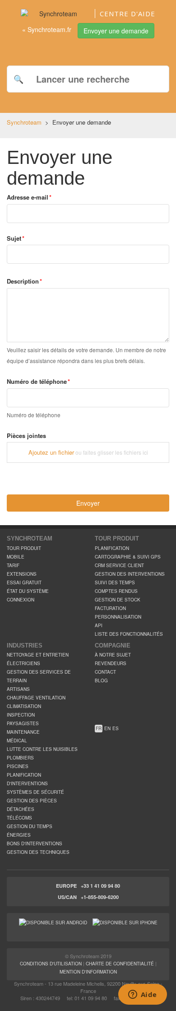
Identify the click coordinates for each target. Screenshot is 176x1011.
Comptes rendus (116, 591)
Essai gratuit (24, 582)
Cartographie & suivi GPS (128, 557)
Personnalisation (118, 617)
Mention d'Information (88, 972)
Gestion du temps (29, 826)
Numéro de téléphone (37, 381)
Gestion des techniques (38, 852)
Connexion (20, 599)
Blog (101, 680)
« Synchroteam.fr (46, 29)
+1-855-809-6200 (100, 897)
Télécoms (19, 818)
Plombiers (20, 758)
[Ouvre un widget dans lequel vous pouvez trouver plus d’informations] (142, 995)
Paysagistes (23, 723)
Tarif (13, 565)
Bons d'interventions (34, 843)
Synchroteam (24, 122)
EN (107, 728)
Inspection (21, 715)
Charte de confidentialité (120, 963)
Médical (17, 740)
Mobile (15, 557)
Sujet (14, 238)
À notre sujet (113, 655)
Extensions (22, 574)
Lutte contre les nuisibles (42, 749)
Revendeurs (110, 663)
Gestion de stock (117, 599)
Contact (105, 672)
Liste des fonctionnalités (129, 634)
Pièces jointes (26, 436)
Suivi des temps (115, 582)
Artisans (18, 689)
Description (23, 281)
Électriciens (23, 663)
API (98, 625)
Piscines (17, 766)
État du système (28, 591)
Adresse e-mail (27, 197)
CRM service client (119, 565)
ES (115, 728)
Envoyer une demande (115, 30)
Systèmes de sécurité (35, 792)
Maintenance (23, 732)
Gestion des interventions (130, 574)
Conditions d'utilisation (51, 963)
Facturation (110, 608)
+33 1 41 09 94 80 (100, 885)
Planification (112, 548)
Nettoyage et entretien (38, 655)
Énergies (19, 835)
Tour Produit (24, 548)
